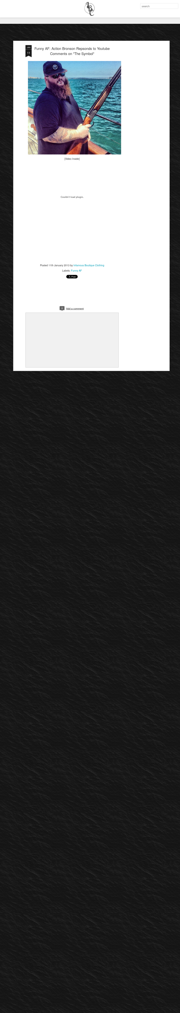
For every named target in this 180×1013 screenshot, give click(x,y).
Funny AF (76, 270)
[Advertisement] (138, 101)
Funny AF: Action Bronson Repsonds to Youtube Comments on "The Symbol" (72, 51)
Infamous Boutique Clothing (88, 265)
